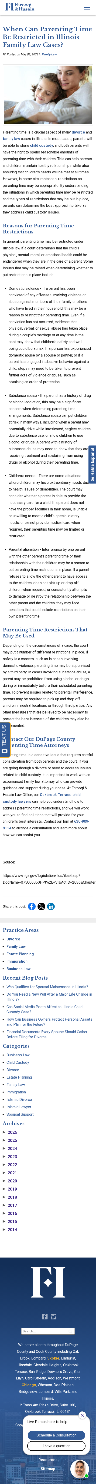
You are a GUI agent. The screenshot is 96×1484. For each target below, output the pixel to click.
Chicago (29, 1385)
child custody (41, 145)
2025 (10, 1140)
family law (11, 139)
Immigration (17, 961)
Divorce (13, 939)
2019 (10, 1189)
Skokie (53, 1358)
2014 (10, 1229)
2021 (10, 1173)
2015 (10, 1221)
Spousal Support (20, 1114)
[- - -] (87, 7)
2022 (10, 1164)
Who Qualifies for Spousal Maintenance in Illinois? (47, 987)
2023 (10, 1156)
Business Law (19, 969)
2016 (10, 1213)
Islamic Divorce (19, 1099)
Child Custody (18, 1062)
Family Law (49, 54)
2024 (10, 1148)
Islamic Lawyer (19, 1107)
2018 (10, 1197)
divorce (78, 132)
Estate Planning (20, 954)
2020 (10, 1181)
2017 (10, 1205)
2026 (10, 1132)
